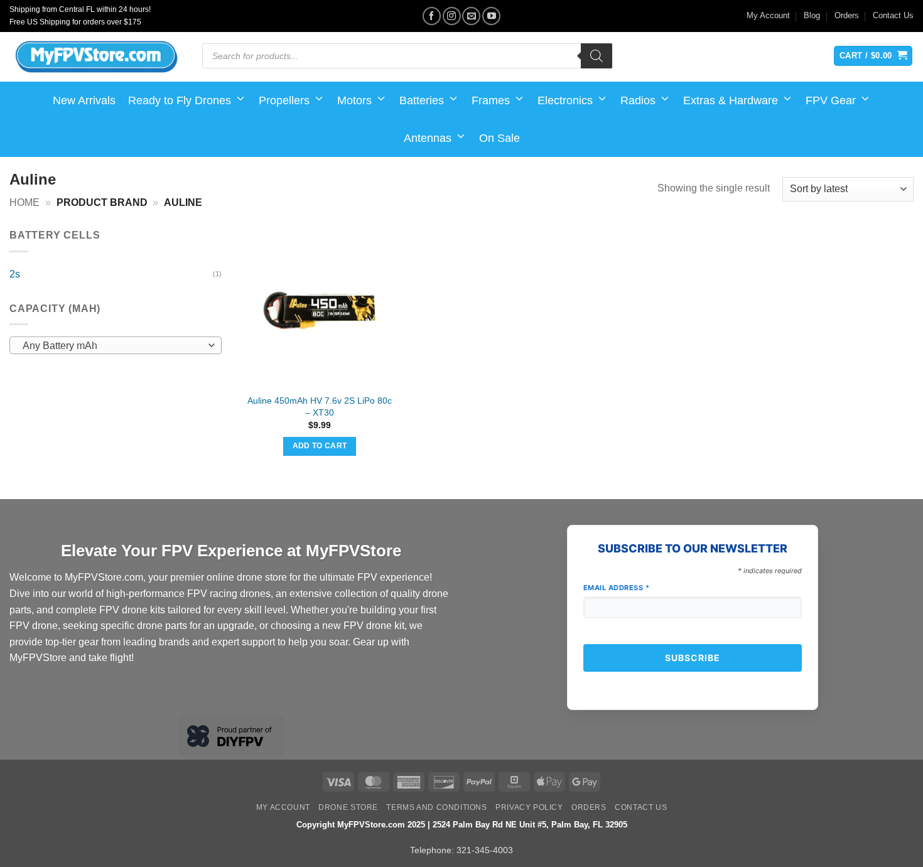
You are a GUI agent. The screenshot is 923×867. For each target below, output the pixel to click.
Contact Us (893, 15)
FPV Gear (831, 100)
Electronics (565, 100)
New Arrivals (84, 100)
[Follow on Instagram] (452, 16)
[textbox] (112, 346)
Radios (638, 100)
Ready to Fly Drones (179, 100)
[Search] (596, 55)
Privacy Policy (529, 807)
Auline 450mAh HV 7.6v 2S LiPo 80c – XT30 (319, 406)
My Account (768, 15)
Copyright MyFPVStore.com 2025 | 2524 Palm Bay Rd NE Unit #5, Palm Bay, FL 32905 (461, 824)
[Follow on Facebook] (432, 16)
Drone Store (348, 807)
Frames (491, 100)
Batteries (421, 100)
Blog (812, 15)
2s (14, 274)
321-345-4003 (484, 850)
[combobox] (115, 345)
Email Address (616, 587)
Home (24, 202)
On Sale (499, 138)
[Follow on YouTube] (491, 16)
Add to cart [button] (320, 446)
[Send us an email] (471, 16)
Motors (354, 100)
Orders (846, 15)
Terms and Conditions (436, 807)
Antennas (427, 138)
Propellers (284, 100)
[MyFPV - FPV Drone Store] (96, 57)
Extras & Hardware (730, 100)
